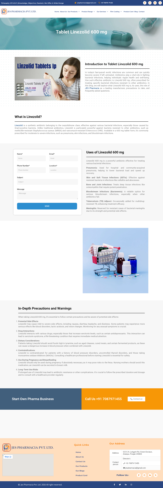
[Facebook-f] (144, 3)
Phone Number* (23, 166)
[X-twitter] (160, 3)
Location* (53, 166)
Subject (20, 177)
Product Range (87, 11)
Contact (142, 11)
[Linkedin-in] (155, 3)
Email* (52, 154)
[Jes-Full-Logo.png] (18, 11)
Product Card (128, 11)
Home (57, 11)
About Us (63, 11)
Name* (20, 154)
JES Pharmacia (92, 88)
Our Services (101, 11)
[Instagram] (150, 3)
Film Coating (114, 11)
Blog (136, 11)
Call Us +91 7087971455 (103, 399)
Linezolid (19, 125)
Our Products (72, 11)
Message (20, 189)
